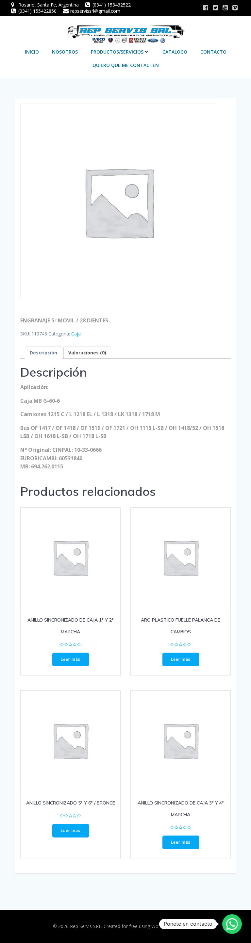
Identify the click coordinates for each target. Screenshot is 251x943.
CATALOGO (174, 52)
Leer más (70, 659)
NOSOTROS (65, 52)
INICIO (32, 52)
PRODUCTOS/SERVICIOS (117, 52)
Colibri (191, 926)
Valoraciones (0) (87, 353)
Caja (76, 334)
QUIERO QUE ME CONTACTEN (125, 65)
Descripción (43, 353)
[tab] (43, 353)
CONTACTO (213, 52)
